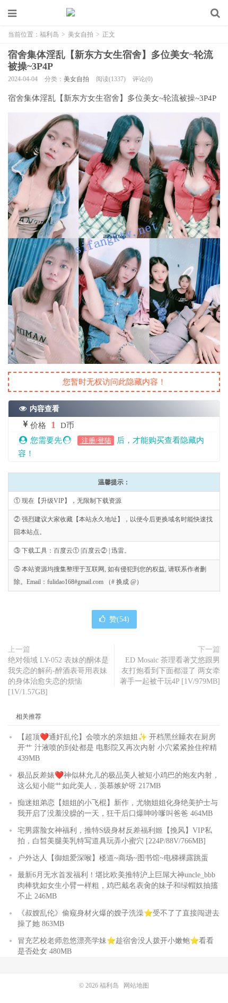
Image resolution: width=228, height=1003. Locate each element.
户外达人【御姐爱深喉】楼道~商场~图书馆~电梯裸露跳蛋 (112, 858)
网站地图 (136, 985)
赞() (119, 619)
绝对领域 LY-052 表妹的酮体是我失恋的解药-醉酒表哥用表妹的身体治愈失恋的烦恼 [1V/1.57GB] (58, 676)
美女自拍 (80, 34)
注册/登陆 (95, 440)
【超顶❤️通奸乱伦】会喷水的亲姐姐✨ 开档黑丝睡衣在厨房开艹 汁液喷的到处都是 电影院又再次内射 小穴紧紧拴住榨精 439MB (117, 747)
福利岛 (114, 13)
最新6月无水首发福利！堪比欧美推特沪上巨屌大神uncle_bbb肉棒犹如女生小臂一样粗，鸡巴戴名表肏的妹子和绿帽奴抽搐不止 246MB (117, 885)
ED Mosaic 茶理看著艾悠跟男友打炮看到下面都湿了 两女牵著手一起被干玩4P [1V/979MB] (170, 670)
